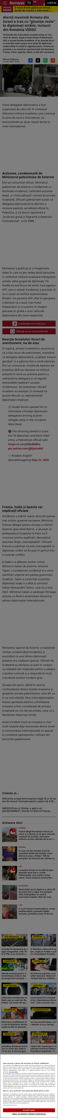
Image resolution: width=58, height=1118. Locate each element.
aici (33, 1081)
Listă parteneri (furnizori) (10, 1105)
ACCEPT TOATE (29, 1110)
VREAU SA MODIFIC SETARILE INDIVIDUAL (29, 1114)
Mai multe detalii (13, 1072)
